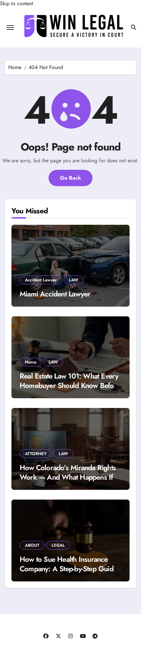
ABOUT (32, 545)
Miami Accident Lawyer (55, 294)
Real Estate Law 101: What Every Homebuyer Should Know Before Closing (70, 385)
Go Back (70, 178)
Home (30, 362)
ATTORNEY (36, 454)
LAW (73, 280)
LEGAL (58, 545)
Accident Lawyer (41, 280)
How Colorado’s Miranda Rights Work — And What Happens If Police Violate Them (68, 476)
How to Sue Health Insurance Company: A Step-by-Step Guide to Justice (68, 568)
